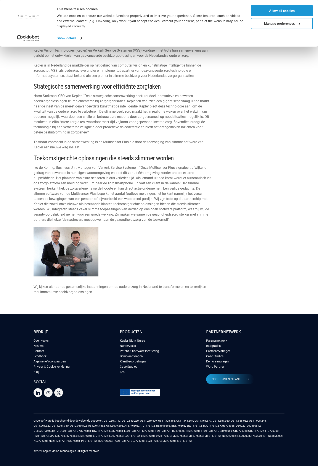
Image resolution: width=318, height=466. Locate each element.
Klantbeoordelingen (133, 361)
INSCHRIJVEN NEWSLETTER (230, 379)
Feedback (40, 356)
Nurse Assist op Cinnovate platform (250, 100)
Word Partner (215, 367)
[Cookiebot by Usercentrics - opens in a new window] (28, 38)
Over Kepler (41, 341)
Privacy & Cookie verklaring (52, 367)
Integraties (213, 346)
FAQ (122, 372)
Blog (37, 372)
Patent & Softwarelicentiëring (139, 351)
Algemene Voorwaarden (50, 361)
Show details (66, 38)
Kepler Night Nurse (132, 341)
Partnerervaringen (218, 351)
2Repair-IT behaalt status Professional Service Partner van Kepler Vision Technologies (251, 50)
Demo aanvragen (131, 356)
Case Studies (128, 367)
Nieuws (38, 346)
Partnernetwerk (216, 341)
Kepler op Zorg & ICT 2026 (243, 87)
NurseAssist (128, 346)
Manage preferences (279, 23)
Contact (39, 351)
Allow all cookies (282, 11)
